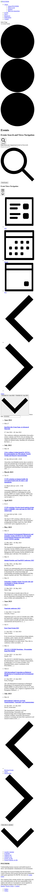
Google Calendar (9, 852)
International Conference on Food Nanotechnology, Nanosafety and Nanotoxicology (19, 701)
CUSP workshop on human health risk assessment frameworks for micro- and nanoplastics (16, 480)
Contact (6, 19)
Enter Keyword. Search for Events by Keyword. (14, 145)
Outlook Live (8, 857)
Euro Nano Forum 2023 (11, 628)
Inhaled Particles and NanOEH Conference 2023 (19, 560)
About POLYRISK (13, 6)
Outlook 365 (7, 855)
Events (6, 12)
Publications (7, 17)
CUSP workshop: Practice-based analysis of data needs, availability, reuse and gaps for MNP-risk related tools (19, 509)
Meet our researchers (14, 11)
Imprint (3, 886)
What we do (11, 8)
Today (2, 394)
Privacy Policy (10, 886)
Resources (7, 16)
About (6, 4)
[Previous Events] (19, 342)
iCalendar (7, 853)
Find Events (4, 182)
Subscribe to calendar (7, 825)
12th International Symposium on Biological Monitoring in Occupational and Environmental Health (18, 673)
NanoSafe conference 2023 (12, 608)
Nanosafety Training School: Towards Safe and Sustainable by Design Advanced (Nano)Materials (18, 583)
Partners (10, 9)
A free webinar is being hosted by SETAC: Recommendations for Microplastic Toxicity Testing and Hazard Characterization (17, 454)
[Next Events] (19, 390)
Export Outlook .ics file (11, 860)
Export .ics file (8, 858)
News (6, 14)
